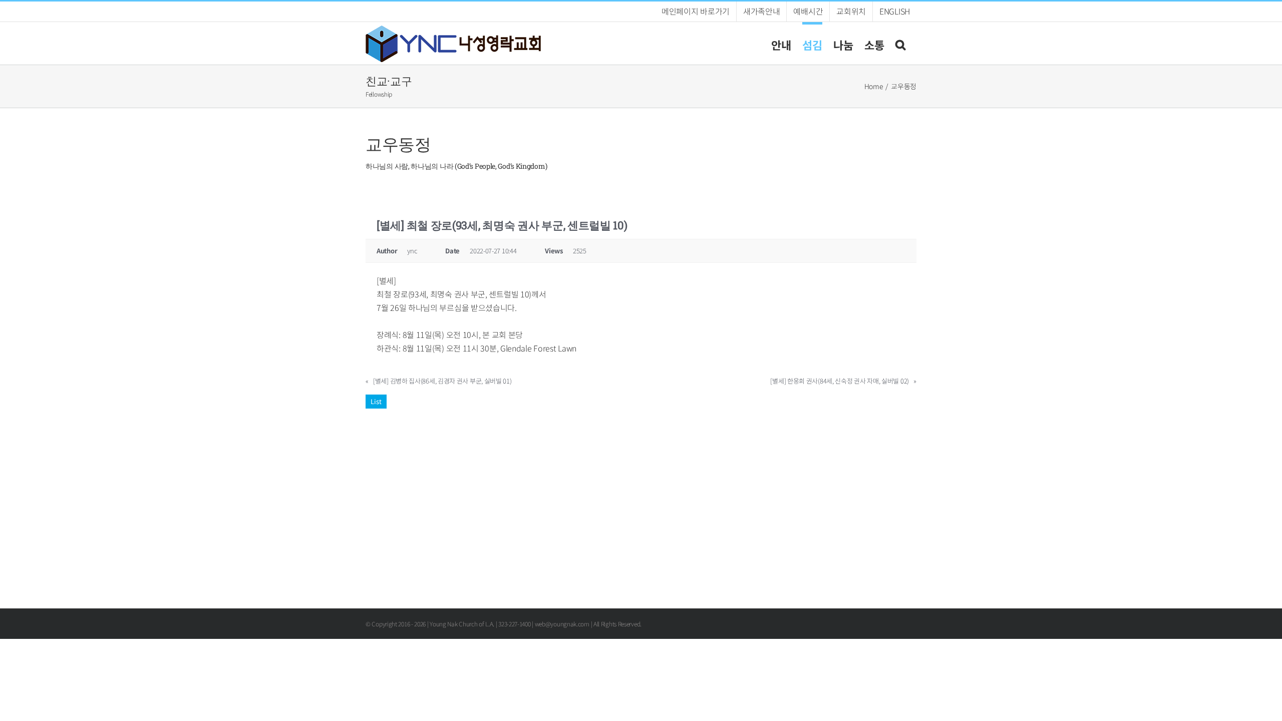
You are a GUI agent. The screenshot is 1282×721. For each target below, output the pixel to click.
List (376, 401)
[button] (900, 43)
